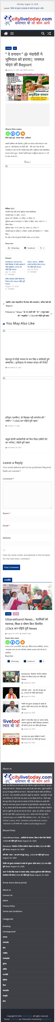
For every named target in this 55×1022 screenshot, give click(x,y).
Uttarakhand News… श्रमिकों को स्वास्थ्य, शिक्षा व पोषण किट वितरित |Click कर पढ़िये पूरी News (26, 623)
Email (6, 525)
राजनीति (5, 974)
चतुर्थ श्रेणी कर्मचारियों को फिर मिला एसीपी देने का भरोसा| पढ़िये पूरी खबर (26, 440)
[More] (23, 133)
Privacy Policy (9, 906)
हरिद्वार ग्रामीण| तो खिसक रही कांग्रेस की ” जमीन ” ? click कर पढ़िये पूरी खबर (25, 419)
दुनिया (5, 963)
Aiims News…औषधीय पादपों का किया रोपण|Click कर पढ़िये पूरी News (36, 264)
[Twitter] (18, 133)
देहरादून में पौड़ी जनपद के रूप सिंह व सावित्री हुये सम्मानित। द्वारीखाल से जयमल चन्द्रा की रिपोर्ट (27, 360)
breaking (6, 926)
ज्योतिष (5, 953)
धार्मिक (5, 969)
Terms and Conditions (12, 911)
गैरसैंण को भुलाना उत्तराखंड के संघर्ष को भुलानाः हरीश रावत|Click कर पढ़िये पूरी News (27, 9)
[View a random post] (49, 33)
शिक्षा (4, 985)
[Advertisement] (28, 114)
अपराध (5, 937)
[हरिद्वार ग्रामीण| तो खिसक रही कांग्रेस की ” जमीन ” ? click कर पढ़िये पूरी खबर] (27, 378)
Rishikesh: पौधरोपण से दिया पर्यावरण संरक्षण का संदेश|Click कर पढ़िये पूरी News (34, 676)
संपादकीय (16, 614)
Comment (8, 478)
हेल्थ (4, 1001)
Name (6, 513)
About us (7, 890)
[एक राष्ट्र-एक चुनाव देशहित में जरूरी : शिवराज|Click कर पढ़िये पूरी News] (11, 739)
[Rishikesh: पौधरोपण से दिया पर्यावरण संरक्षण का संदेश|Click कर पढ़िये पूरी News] (11, 678)
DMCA (5, 900)
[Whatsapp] (8, 133)
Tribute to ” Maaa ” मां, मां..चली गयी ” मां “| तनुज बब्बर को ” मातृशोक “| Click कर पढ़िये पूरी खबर (27, 314)
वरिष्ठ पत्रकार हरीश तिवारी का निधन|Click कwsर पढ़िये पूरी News (15, 281)
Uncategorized (9, 931)
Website (7, 538)
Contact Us (7, 895)
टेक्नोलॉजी (6, 958)
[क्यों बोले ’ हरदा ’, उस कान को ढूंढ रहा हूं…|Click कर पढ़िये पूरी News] (11, 693)
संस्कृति (5, 996)
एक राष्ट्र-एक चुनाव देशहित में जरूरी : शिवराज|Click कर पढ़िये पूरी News (33, 737)
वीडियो (5, 980)
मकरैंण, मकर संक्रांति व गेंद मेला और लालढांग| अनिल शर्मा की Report (28, 304)
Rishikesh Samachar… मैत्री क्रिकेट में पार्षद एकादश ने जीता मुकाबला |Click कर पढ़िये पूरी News (15, 266)
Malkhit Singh (26, 633)
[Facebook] (13, 133)
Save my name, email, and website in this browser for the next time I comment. (26, 557)
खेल (15, 48)
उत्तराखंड (8, 48)
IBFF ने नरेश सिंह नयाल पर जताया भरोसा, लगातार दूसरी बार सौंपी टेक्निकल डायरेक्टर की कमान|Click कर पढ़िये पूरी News (34, 722)
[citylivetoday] (6, 33)
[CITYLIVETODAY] (27, 775)
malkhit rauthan (28, 70)
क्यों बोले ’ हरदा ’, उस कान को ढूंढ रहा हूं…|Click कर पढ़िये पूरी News (33, 691)
